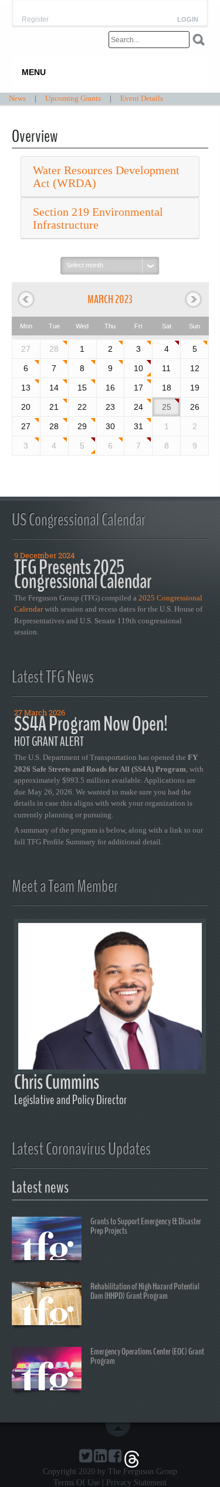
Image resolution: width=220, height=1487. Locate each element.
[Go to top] (120, 1430)
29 (82, 426)
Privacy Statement (136, 1482)
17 (138, 387)
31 (138, 426)
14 (54, 387)
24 (138, 407)
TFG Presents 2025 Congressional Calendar (82, 574)
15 (82, 387)
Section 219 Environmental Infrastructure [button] (98, 218)
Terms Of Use (76, 1482)
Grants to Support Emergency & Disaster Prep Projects (145, 1226)
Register (35, 19)
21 (54, 407)
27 (26, 426)
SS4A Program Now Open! (91, 724)
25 (166, 407)
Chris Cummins (56, 1082)
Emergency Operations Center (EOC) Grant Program (147, 1356)
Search (198, 39)
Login (187, 19)
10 (138, 368)
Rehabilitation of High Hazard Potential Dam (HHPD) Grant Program (144, 1291)
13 (26, 387)
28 (54, 349)
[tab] (110, 177)
